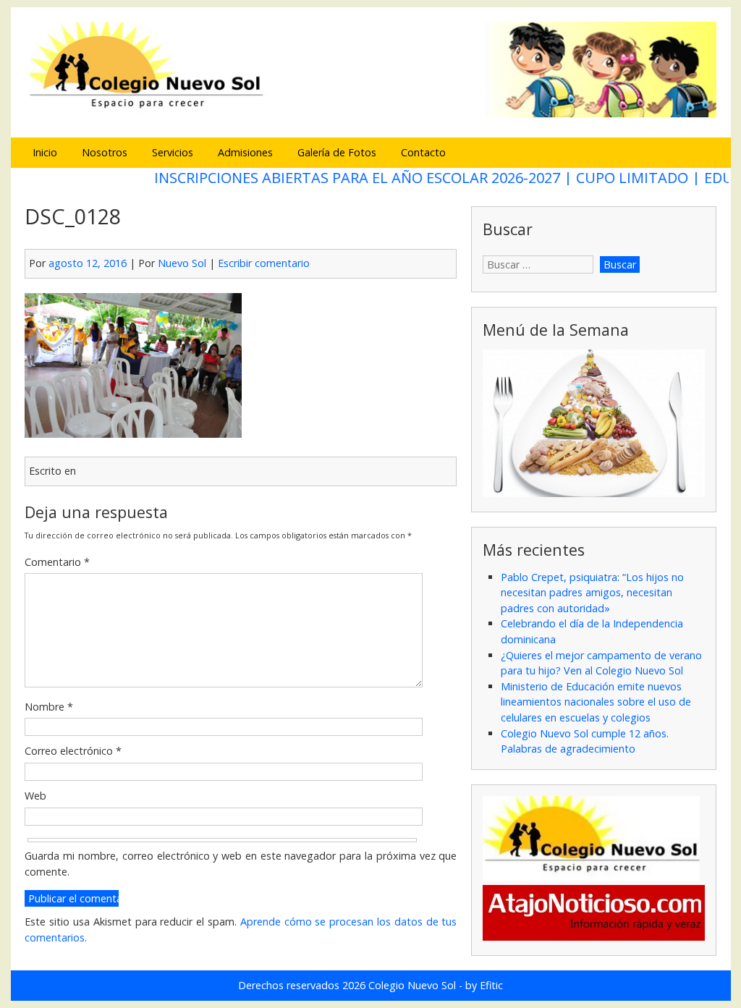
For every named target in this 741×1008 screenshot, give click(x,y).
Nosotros (104, 152)
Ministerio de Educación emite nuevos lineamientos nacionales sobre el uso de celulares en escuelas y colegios (596, 701)
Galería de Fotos (336, 152)
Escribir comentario (264, 263)
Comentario (57, 562)
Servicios (172, 152)
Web (35, 795)
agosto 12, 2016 (87, 263)
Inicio (45, 152)
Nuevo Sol (182, 263)
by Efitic (484, 985)
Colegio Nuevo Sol (412, 985)
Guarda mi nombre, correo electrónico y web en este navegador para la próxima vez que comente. (241, 863)
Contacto (423, 152)
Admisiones (245, 152)
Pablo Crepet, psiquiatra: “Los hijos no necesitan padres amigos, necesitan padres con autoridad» (592, 592)
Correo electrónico (73, 751)
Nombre (49, 706)
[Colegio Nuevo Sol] (370, 115)
